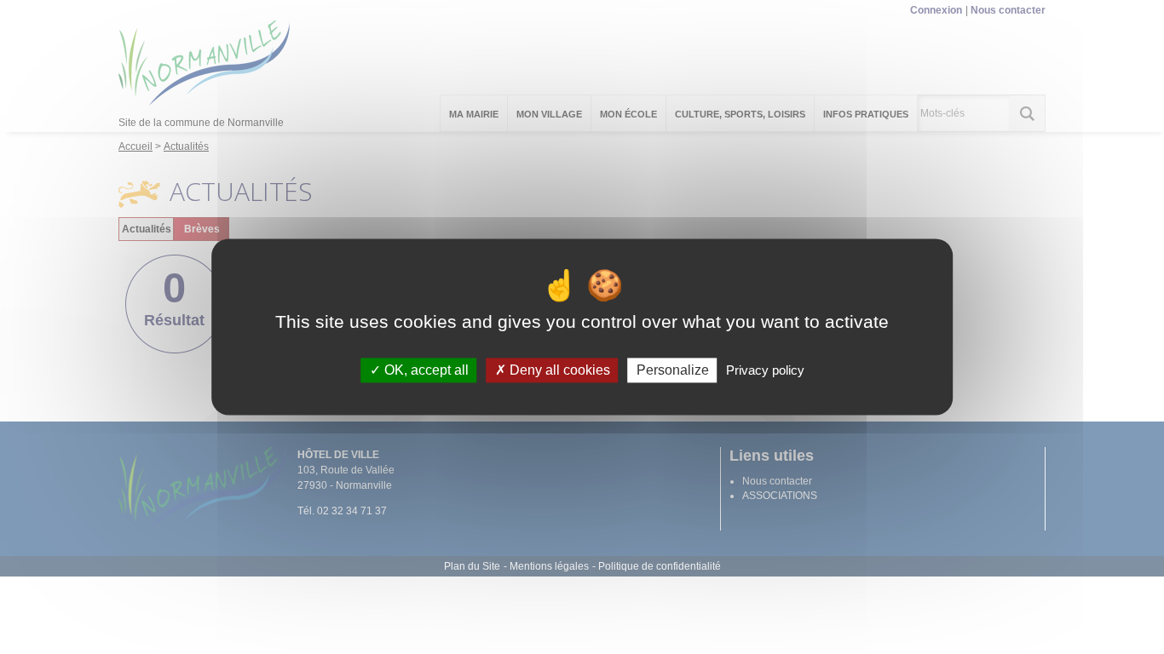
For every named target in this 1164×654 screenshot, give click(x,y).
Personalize (673, 370)
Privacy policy (765, 370)
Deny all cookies (558, 370)
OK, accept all (425, 370)
